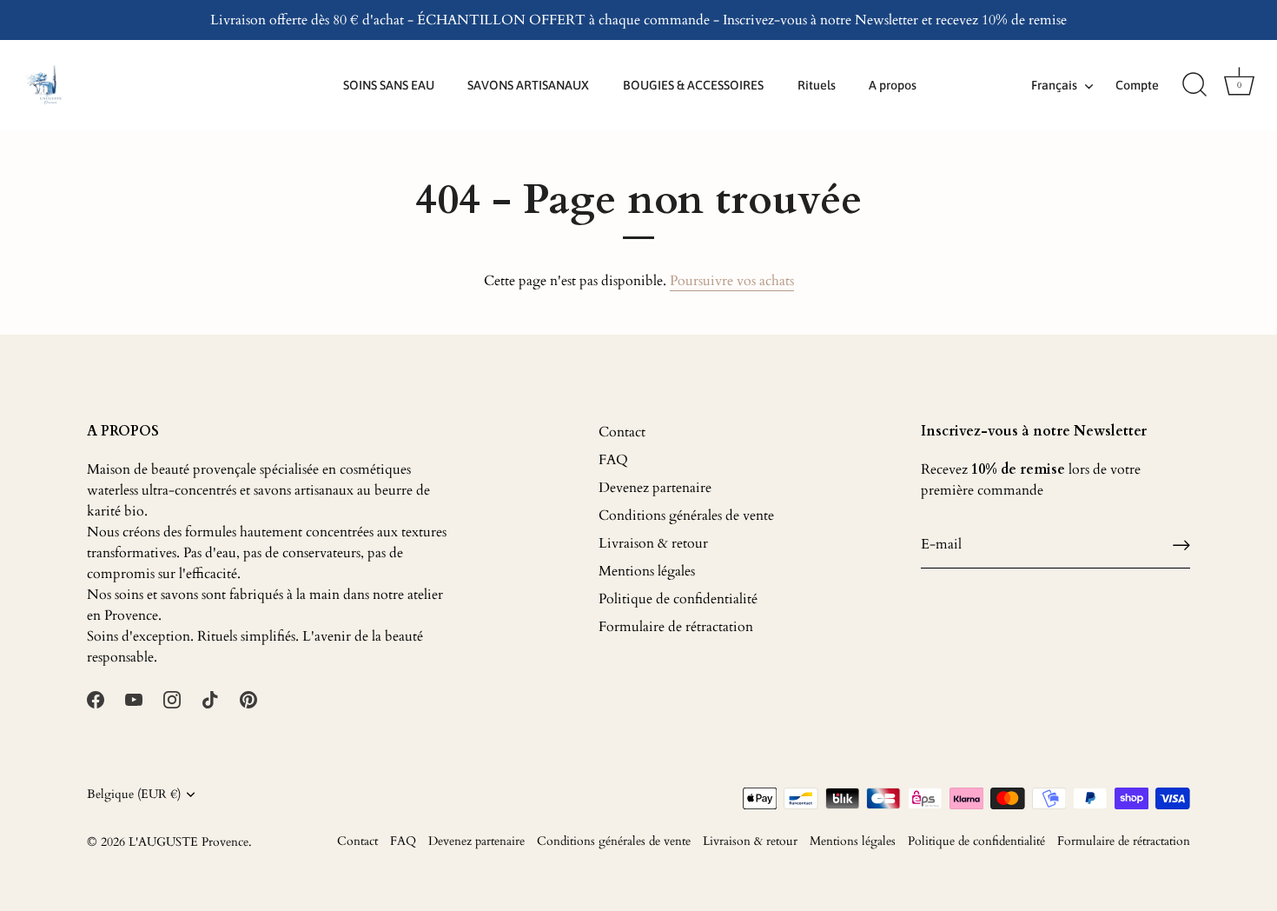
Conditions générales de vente (686, 515)
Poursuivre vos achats (732, 280)
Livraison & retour (653, 543)
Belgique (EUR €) (134, 795)
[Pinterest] (248, 698)
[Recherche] (1194, 85)
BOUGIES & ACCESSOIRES (693, 85)
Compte (1137, 85)
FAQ (613, 459)
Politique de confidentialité (678, 598)
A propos (892, 85)
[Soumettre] (1181, 544)
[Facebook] (95, 698)
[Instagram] (172, 698)
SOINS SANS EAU (388, 85)
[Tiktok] (210, 698)
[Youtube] (133, 698)
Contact (622, 432)
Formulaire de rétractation (676, 626)
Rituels (816, 85)
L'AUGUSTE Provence (188, 842)
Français (1054, 85)
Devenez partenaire (655, 487)
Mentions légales (647, 571)
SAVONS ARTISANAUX (528, 85)
